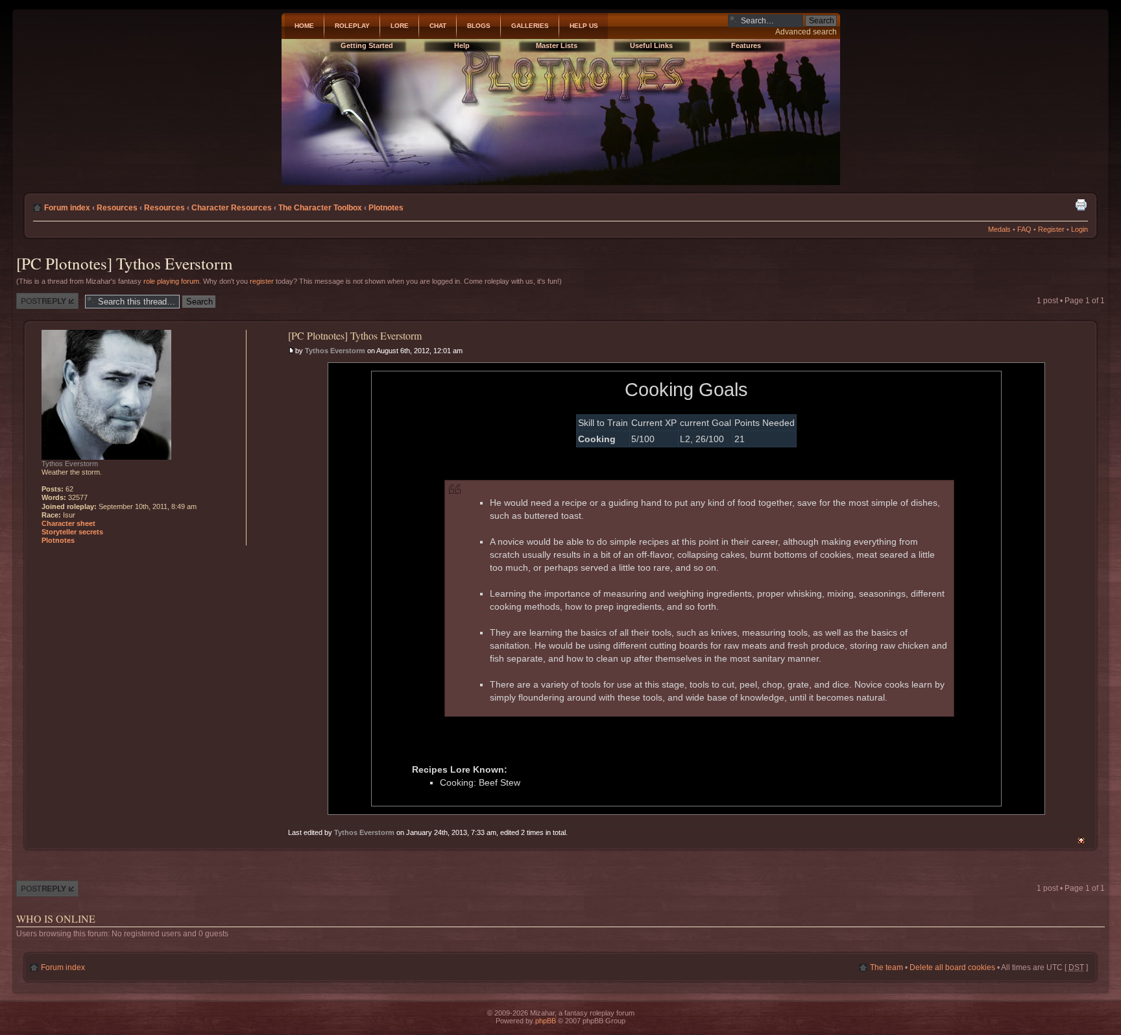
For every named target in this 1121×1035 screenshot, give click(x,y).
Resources (117, 207)
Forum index (67, 207)
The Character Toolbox (320, 207)
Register (1051, 229)
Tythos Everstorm (335, 351)
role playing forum (171, 281)
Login (1079, 229)
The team (886, 967)
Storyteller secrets (72, 532)
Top (1081, 840)
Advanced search (806, 31)
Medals (999, 229)
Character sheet (68, 523)
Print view (1081, 204)
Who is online (55, 918)
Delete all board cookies (952, 967)
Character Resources (231, 207)
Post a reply (37, 297)
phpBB (545, 1021)
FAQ (1024, 229)
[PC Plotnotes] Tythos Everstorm (124, 263)
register (262, 281)
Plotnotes (386, 207)
